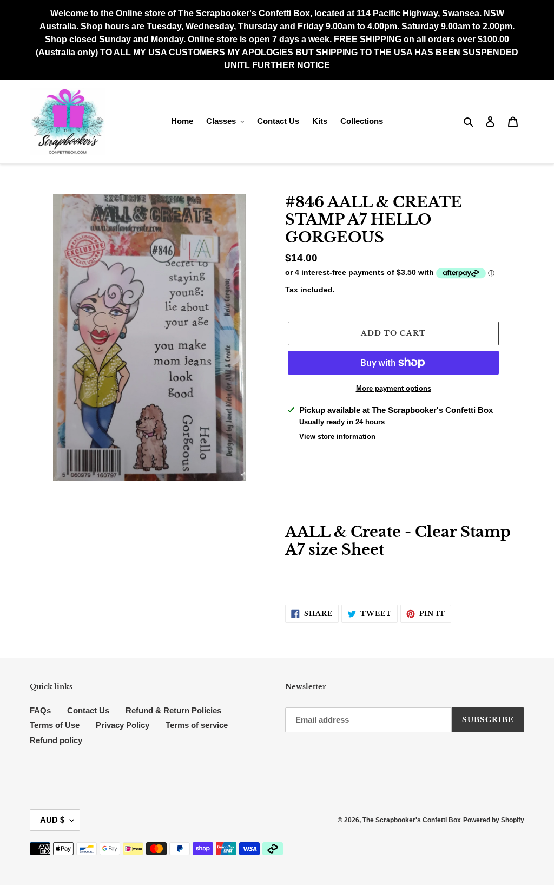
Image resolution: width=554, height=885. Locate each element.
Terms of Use (55, 725)
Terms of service (197, 725)
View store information (337, 436)
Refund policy (56, 740)
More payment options (393, 388)
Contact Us (88, 710)
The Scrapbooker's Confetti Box (411, 820)
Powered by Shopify (493, 820)
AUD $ (52, 819)
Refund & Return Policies (173, 710)
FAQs (40, 710)
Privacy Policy (122, 725)
